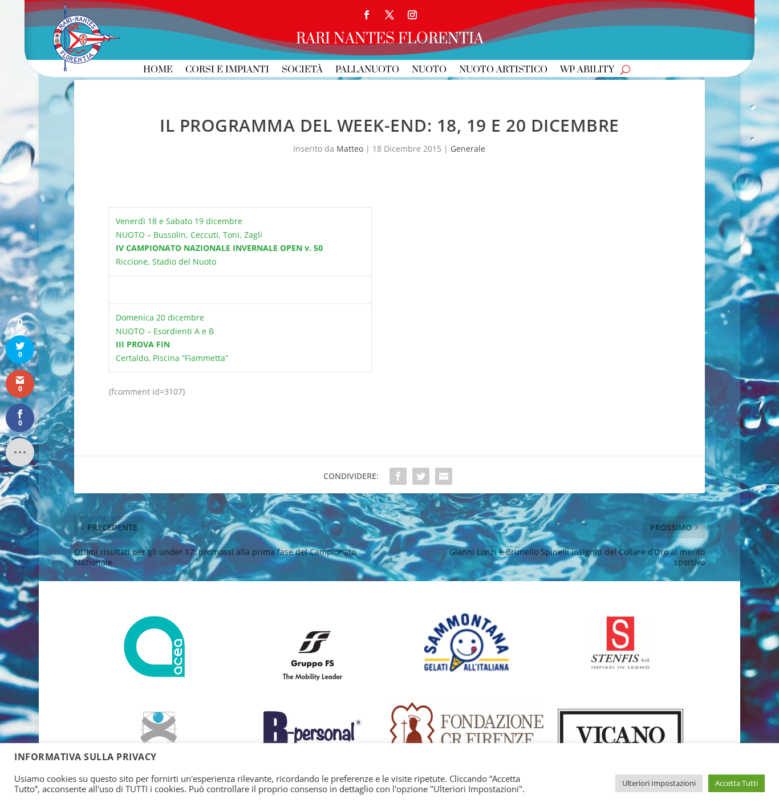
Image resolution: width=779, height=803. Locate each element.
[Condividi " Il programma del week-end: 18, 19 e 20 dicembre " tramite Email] (443, 476)
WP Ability (587, 70)
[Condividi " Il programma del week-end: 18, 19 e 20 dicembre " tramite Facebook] (398, 476)
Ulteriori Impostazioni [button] (659, 783)
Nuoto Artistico (503, 70)
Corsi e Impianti (227, 70)
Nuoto (429, 70)
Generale (468, 148)
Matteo (349, 148)
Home (158, 70)
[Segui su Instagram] (412, 15)
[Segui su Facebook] (367, 15)
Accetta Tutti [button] (736, 783)
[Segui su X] (389, 15)
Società (302, 70)
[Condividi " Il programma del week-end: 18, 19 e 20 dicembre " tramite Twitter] (420, 476)
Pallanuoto (367, 70)
